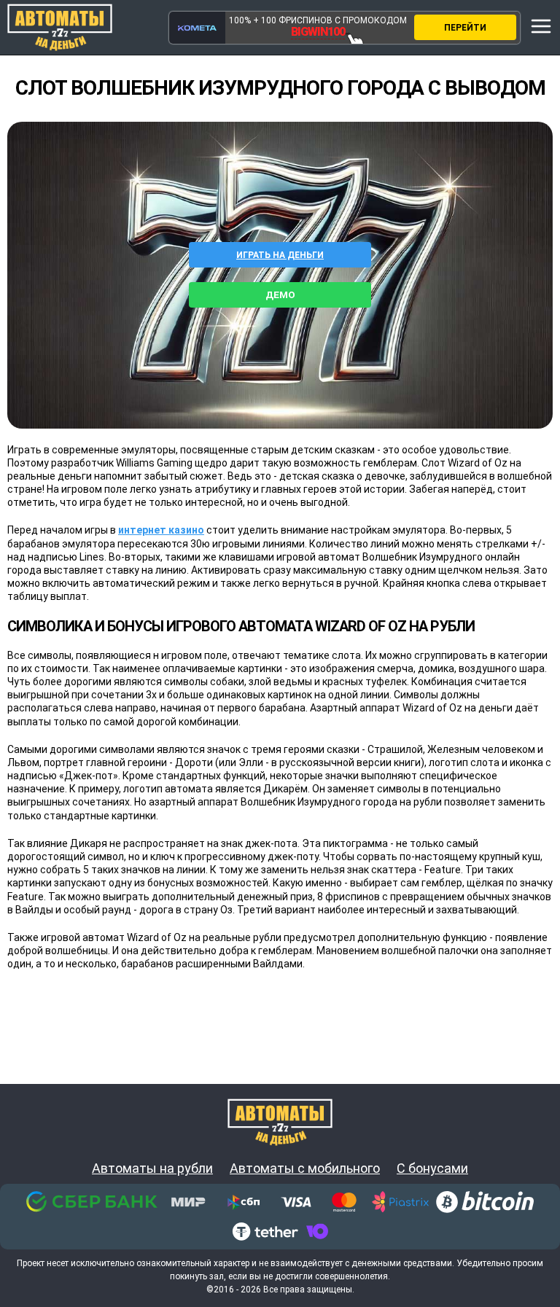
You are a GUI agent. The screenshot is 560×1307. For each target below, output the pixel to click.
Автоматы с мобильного (305, 1168)
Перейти (465, 28)
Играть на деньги (280, 255)
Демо (280, 294)
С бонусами (432, 1168)
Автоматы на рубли (152, 1168)
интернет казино (161, 530)
